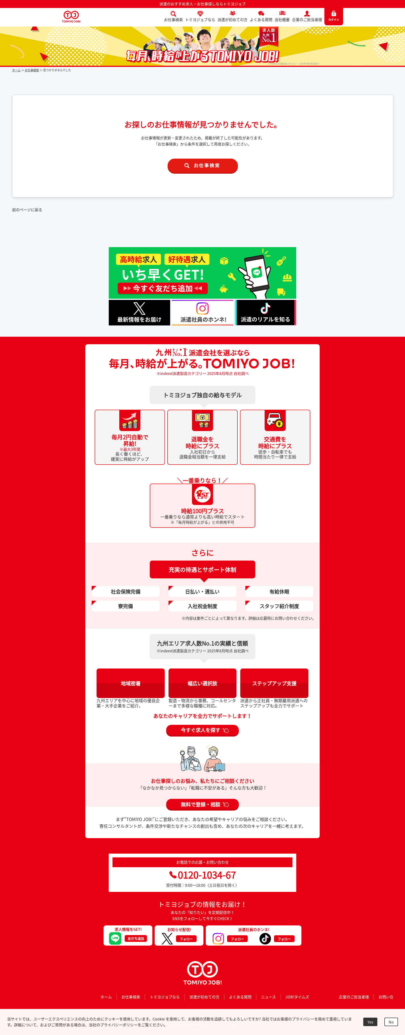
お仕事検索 (173, 19)
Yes (370, 1022)
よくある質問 (261, 19)
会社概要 (282, 19)
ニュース (268, 997)
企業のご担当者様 (307, 19)
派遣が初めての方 (233, 19)
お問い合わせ (390, 997)
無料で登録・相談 (200, 804)
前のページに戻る (27, 209)
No (391, 1022)
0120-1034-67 (207, 875)
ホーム (16, 70)
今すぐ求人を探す (200, 729)
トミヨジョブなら (200, 19)
